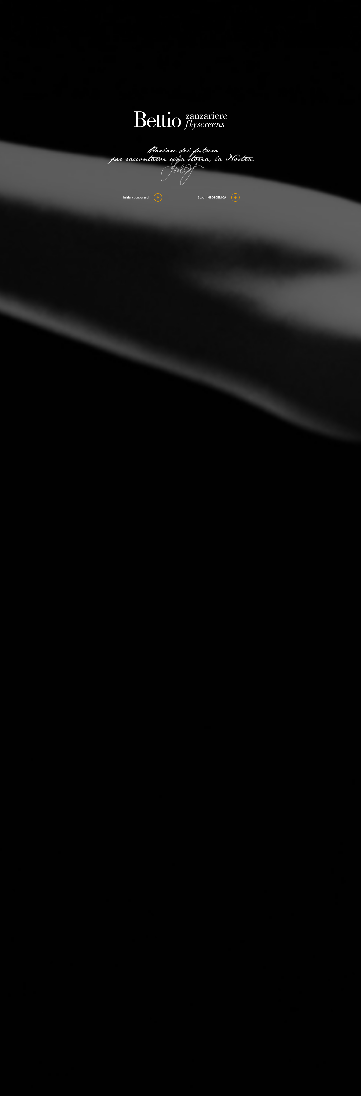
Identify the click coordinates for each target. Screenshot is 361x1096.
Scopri (212, 197)
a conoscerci (136, 197)
